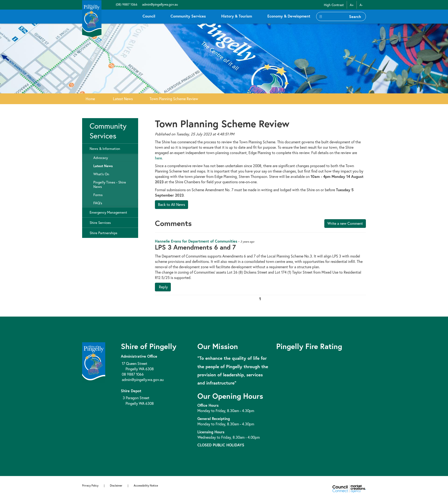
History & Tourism (236, 16)
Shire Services (100, 222)
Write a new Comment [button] (345, 223)
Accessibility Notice (146, 485)
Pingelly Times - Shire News (109, 184)
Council (149, 16)
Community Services (188, 16)
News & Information (105, 148)
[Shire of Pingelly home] (92, 18)
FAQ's (97, 203)
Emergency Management (108, 212)
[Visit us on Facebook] (112, 4)
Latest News (123, 98)
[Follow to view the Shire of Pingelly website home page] (93, 362)
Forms (98, 195)
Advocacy (100, 157)
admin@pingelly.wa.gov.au (159, 4)
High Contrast (334, 5)
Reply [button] (163, 286)
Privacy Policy (90, 485)
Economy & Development (288, 16)
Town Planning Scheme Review (174, 98)
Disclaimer (116, 485)
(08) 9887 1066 (126, 4)
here (158, 157)
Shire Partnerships (103, 233)
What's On (101, 174)
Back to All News (171, 204)
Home (90, 98)
